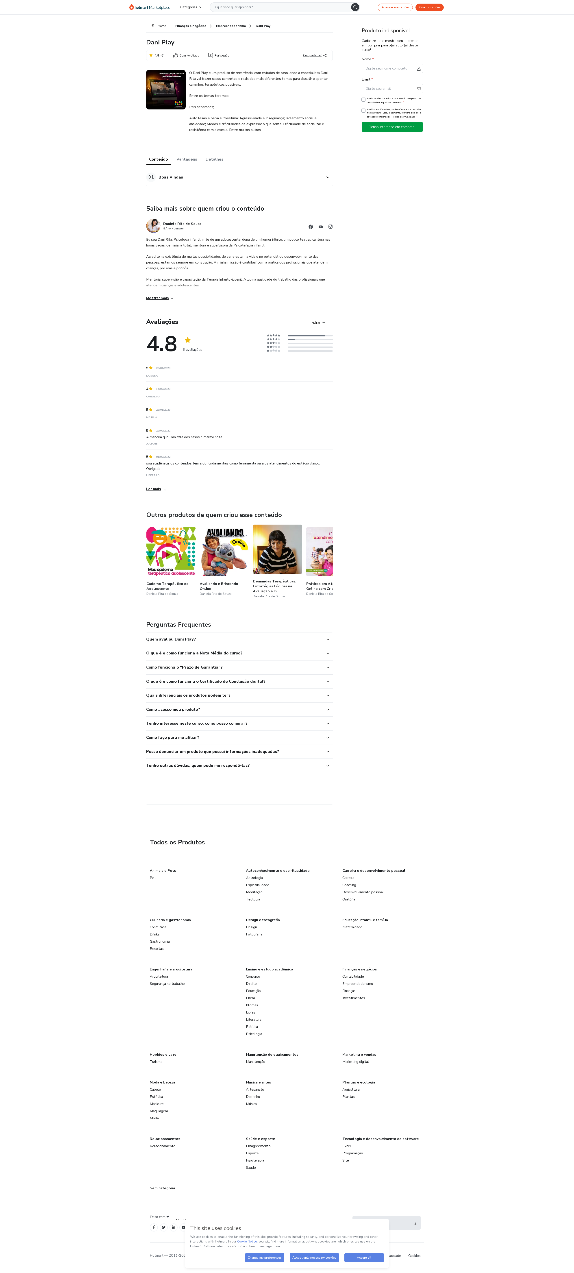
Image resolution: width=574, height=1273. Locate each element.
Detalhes (214, 159)
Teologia (253, 899)
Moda (154, 1118)
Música (251, 1103)
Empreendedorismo (357, 983)
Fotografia (254, 934)
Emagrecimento (258, 1146)
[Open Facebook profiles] (154, 1227)
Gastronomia (160, 941)
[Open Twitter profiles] (163, 1227)
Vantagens (186, 159)
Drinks (155, 934)
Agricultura (351, 1089)
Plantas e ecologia (358, 1082)
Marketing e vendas (359, 1054)
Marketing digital (355, 1061)
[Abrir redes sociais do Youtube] (320, 228)
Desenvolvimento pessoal (363, 892)
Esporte (252, 1153)
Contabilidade (353, 976)
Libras (250, 1012)
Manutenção (255, 1061)
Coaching (349, 885)
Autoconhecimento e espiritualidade (278, 870)
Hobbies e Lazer (164, 1054)
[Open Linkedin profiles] (173, 1227)
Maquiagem (159, 1111)
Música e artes (258, 1082)
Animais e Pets (163, 870)
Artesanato (255, 1089)
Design (251, 927)
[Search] (355, 7)
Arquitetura (159, 976)
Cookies (414, 1255)
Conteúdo (158, 159)
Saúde (251, 1167)
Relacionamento (162, 1146)
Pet (153, 877)
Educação (253, 990)
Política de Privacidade (403, 117)
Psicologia (254, 1033)
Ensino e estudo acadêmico (269, 969)
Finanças (349, 990)
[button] (234, 177)
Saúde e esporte (260, 1138)
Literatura (253, 1019)
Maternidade (352, 927)
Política (252, 1026)
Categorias (188, 7)
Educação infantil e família (365, 920)
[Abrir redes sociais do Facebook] (311, 228)
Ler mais (153, 488)
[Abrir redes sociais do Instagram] (330, 228)
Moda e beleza (162, 1082)
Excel (346, 1146)
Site (345, 1160)
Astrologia (254, 877)
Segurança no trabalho (167, 983)
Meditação (254, 892)
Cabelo (155, 1089)
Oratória (348, 899)
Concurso (253, 976)
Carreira (348, 877)
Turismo (156, 1061)
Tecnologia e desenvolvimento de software (380, 1138)
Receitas (157, 948)
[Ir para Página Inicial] (151, 7)
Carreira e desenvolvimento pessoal (373, 870)
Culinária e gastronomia (170, 920)
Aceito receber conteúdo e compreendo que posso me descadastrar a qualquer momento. (394, 100)
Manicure (157, 1103)
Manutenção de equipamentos (272, 1054)
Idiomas (252, 1005)
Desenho (253, 1096)
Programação (352, 1153)
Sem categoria (162, 1188)
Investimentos (353, 998)
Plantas (348, 1096)
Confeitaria (158, 927)
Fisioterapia (255, 1160)
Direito (251, 983)
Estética (156, 1096)
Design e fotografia (263, 920)
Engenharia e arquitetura (171, 969)
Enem (250, 998)
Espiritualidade (257, 885)
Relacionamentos (165, 1138)
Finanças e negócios (359, 969)
